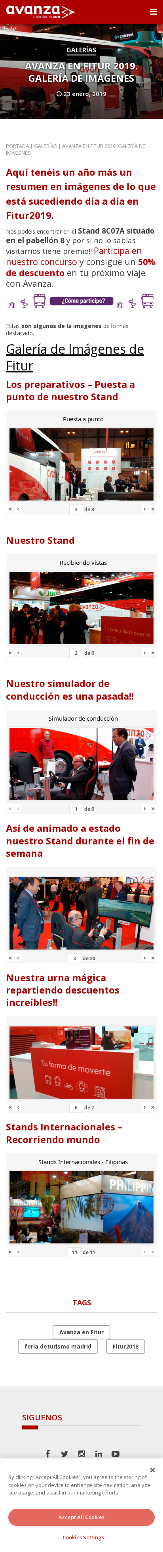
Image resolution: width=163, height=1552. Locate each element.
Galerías (81, 50)
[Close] (152, 1469)
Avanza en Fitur (81, 1332)
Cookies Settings (83, 1537)
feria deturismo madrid (58, 1346)
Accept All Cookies (81, 1517)
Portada (17, 146)
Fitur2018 (125, 1346)
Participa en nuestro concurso (74, 256)
